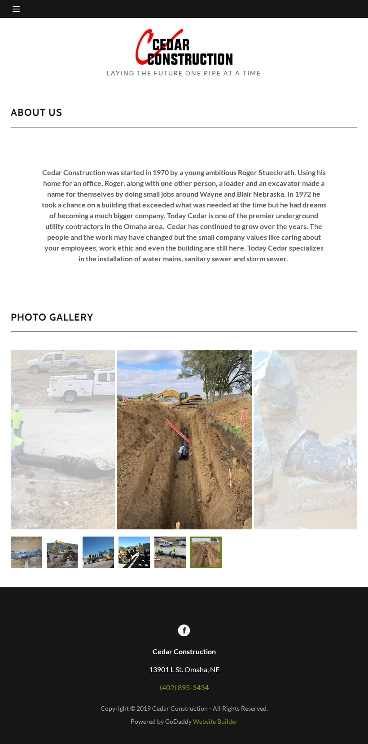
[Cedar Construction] (184, 47)
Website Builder (215, 721)
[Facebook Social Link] (184, 631)
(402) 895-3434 (184, 687)
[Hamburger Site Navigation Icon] (27, 9)
